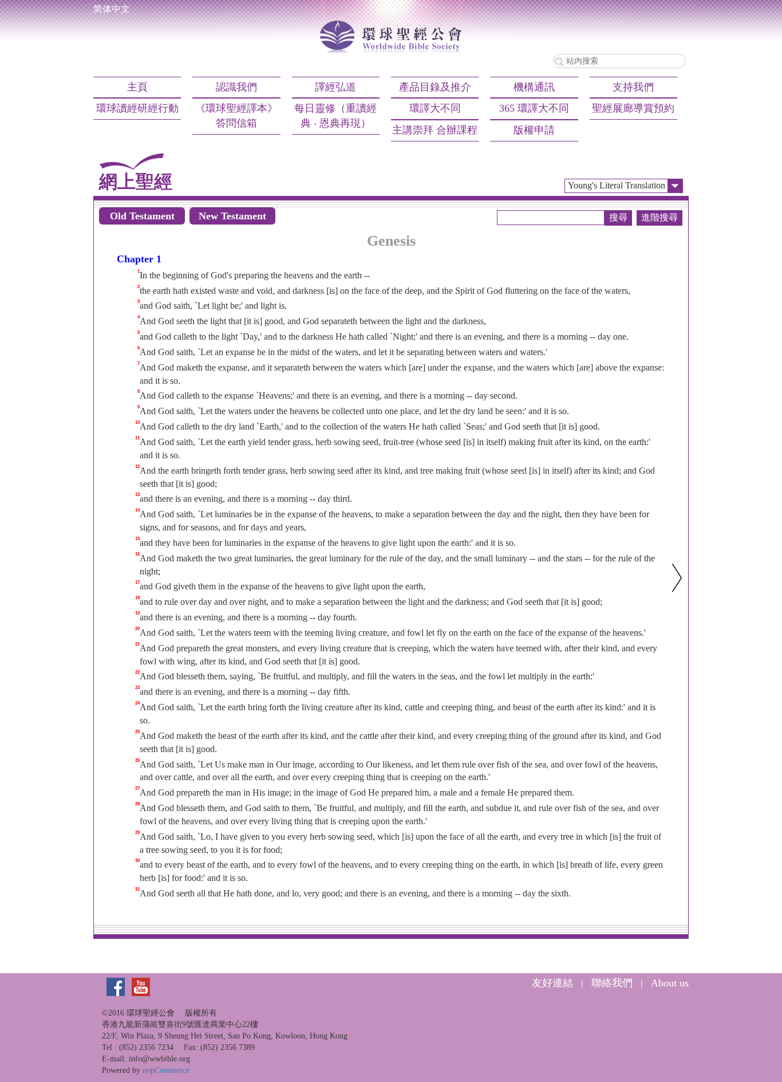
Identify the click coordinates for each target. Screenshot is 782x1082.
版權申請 (534, 130)
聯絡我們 (612, 983)
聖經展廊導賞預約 (633, 108)
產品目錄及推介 (435, 87)
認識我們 (236, 87)
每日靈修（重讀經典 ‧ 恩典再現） (335, 116)
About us (670, 983)
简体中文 (111, 9)
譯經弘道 (335, 87)
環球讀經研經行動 (137, 108)
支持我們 (633, 87)
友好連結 (552, 983)
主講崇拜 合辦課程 (434, 130)
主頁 (137, 87)
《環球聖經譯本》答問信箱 (236, 116)
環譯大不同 (435, 108)
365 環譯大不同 (534, 108)
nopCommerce (166, 1070)
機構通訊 (534, 87)
